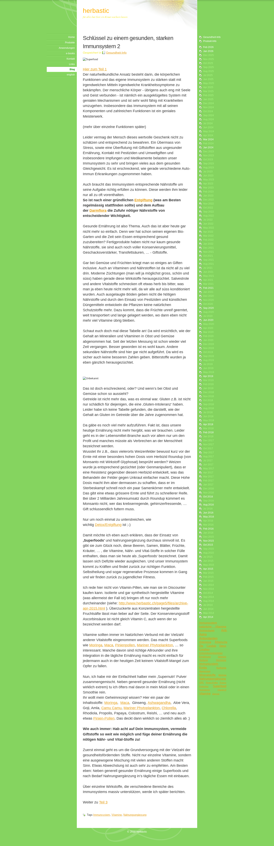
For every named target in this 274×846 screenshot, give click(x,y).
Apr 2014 (208, 617)
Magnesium (204, 671)
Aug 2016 (208, 504)
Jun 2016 (208, 512)
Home (71, 37)
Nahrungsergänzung (212, 678)
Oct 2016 (208, 496)
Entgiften (204, 649)
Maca (108, 645)
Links (72, 64)
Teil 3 (103, 802)
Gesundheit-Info (212, 37)
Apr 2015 (208, 568)
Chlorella (169, 708)
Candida (211, 645)
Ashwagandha (159, 703)
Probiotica (203, 686)
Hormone (221, 660)
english (71, 74)
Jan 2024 (208, 147)
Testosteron (204, 690)
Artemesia (205, 642)
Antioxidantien (208, 638)
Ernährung (205, 656)
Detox (222, 645)
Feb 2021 (208, 288)
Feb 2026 (208, 47)
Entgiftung (143, 200)
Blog (72, 69)
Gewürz (222, 656)
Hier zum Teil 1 (95, 69)
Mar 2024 (208, 139)
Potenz (223, 682)
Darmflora (98, 210)
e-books (70, 53)
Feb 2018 (208, 432)
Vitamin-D (221, 690)
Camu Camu (111, 708)
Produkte (70, 42)
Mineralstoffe (207, 674)
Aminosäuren (206, 630)
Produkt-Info (209, 41)
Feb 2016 (208, 528)
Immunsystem (208, 622)
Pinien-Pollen (212, 682)
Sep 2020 (208, 308)
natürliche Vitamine (212, 626)
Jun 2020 (208, 320)
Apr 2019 (208, 376)
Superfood (219, 686)
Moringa (222, 675)
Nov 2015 (208, 540)
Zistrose (215, 694)
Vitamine (205, 693)
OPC (201, 682)
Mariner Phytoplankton (155, 645)
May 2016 (208, 516)
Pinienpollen (125, 645)
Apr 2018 (208, 424)
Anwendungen (67, 48)
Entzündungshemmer (211, 653)
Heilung (203, 660)
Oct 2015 (208, 544)
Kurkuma (221, 668)
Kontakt (71, 58)
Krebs (203, 667)
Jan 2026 (208, 51)
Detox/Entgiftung (108, 525)
